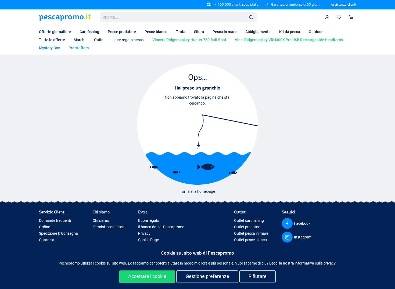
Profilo (327, 17)
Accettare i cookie (147, 276)
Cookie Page (148, 240)
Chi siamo (101, 220)
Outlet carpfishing (249, 220)
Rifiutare (258, 276)
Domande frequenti (55, 220)
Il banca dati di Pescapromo (161, 227)
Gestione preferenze (207, 276)
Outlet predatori (247, 227)
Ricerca (251, 17)
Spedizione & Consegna (58, 233)
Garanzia (46, 240)
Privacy (144, 233)
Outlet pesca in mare (251, 233)
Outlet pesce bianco (250, 240)
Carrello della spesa (351, 17)
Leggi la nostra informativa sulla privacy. (302, 263)
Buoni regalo (148, 220)
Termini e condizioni (109, 227)
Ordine (44, 227)
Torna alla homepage (197, 191)
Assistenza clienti (343, 4)
